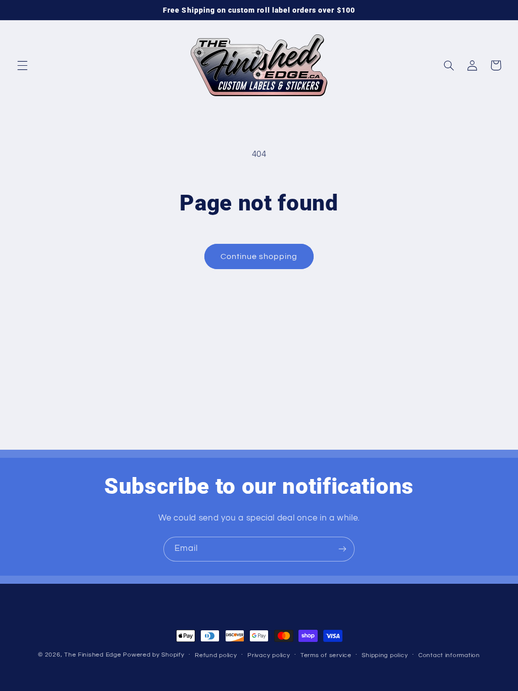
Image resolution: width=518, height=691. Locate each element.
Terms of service (326, 655)
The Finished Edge (92, 655)
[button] (22, 65)
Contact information (449, 655)
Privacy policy (268, 655)
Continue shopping (259, 256)
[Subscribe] (342, 549)
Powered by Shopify (153, 655)
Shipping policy (385, 655)
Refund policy (216, 655)
